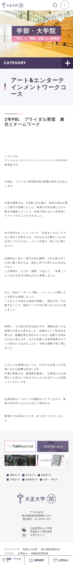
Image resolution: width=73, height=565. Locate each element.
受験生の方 (15, 475)
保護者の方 (46, 475)
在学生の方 (30, 475)
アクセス (9, 553)
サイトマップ (11, 549)
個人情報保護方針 (50, 549)
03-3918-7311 (43, 519)
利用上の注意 (30, 549)
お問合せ (23, 553)
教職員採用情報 (39, 553)
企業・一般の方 (50, 479)
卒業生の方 (15, 479)
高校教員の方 (31, 479)
